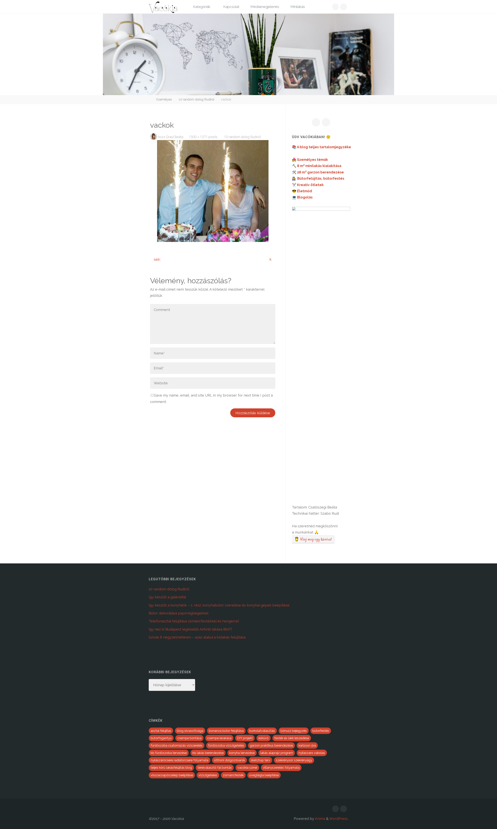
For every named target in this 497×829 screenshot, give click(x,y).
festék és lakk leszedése (291, 738)
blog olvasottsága (190, 731)
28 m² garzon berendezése (320, 172)
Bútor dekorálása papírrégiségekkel (178, 613)
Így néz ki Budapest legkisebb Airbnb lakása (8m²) (190, 629)
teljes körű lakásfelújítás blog (171, 767)
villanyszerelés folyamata (281, 767)
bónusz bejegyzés (294, 731)
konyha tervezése (242, 753)
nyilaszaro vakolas (312, 753)
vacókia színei (247, 767)
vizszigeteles (208, 775)
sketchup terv (260, 760)
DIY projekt (245, 738)
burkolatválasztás (262, 731)
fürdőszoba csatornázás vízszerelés (176, 745)
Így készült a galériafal (167, 597)
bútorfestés (320, 731)
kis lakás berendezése (208, 753)
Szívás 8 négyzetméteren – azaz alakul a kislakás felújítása (197, 637)
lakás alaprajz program (276, 753)
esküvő (263, 738)
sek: (157, 259)
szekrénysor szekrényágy (294, 760)
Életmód (304, 191)
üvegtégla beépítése (264, 775)
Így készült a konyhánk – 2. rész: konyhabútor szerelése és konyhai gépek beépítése (219, 605)
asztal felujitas (161, 731)
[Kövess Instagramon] (343, 6)
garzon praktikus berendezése (271, 745)
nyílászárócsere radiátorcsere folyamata (179, 760)
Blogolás (305, 197)
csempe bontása (189, 738)
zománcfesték (233, 775)
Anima (319, 819)
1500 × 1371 (199, 137)
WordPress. (338, 819)
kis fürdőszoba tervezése (169, 753)
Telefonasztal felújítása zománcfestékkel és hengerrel (194, 621)
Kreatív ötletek (310, 185)
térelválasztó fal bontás (215, 767)
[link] (315, 7)
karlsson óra (307, 745)
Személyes (164, 99)
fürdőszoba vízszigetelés (226, 745)
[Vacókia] (163, 7)
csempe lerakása (219, 738)
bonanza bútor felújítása (226, 731)
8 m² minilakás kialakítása (319, 166)
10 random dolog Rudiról (196, 99)
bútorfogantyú (161, 738)
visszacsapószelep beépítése (172, 775)
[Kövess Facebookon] (335, 6)
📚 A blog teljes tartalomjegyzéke (321, 147)
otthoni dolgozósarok (229, 760)
